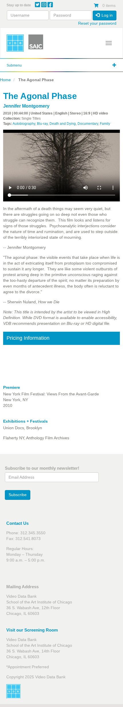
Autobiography (24, 124)
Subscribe (18, 494)
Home (5, 79)
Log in (106, 15)
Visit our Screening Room (32, 630)
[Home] (15, 43)
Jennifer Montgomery (26, 106)
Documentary (88, 124)
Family (105, 124)
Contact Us (17, 523)
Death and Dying (62, 124)
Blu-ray (42, 124)
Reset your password (97, 23)
